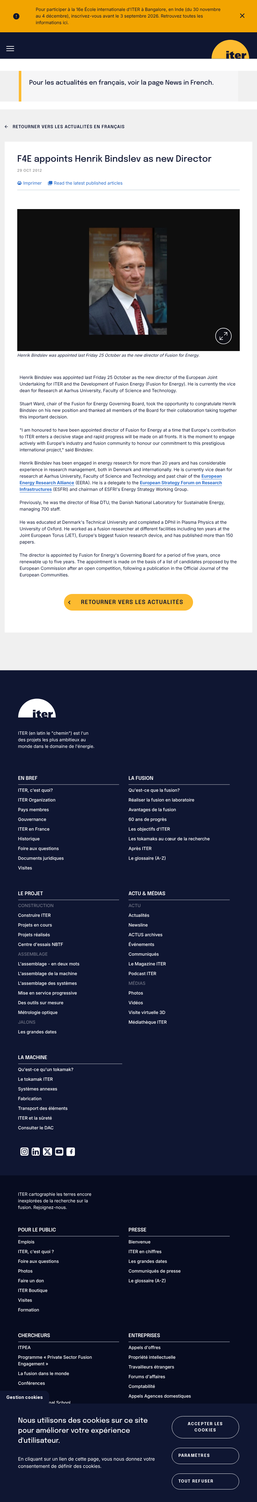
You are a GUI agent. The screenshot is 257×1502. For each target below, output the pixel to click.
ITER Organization (37, 800)
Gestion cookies (24, 1397)
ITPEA (24, 1347)
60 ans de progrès (147, 819)
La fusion (140, 778)
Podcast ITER (142, 973)
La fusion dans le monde (43, 1373)
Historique (29, 839)
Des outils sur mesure (41, 1003)
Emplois (26, 1242)
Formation (28, 1310)
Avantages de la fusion (152, 809)
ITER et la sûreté (35, 1118)
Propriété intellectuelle (152, 1357)
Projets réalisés (34, 934)
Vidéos (135, 1003)
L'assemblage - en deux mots (49, 964)
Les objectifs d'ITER (149, 829)
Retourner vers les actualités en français (68, 127)
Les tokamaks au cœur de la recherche (169, 839)
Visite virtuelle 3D (146, 1012)
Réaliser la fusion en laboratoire (161, 800)
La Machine (32, 1057)
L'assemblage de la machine (47, 973)
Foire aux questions (38, 848)
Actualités (138, 915)
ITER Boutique (33, 1290)
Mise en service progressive (47, 993)
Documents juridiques (41, 858)
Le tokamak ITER (35, 1079)
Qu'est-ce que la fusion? (154, 790)
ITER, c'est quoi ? (36, 1251)
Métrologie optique (38, 1012)
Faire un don (31, 1281)
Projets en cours (35, 925)
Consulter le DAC (36, 1128)
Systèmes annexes (37, 1089)
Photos (135, 993)
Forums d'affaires (146, 1376)
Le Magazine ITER (147, 964)
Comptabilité (141, 1386)
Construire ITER (34, 915)
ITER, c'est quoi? (35, 790)
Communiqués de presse (154, 1271)
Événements (141, 944)
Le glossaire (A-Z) (147, 858)
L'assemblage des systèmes (47, 983)
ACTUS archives (145, 934)
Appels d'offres (144, 1347)
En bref (28, 778)
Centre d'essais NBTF (40, 944)
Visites (25, 868)
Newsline (138, 925)
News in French (188, 83)
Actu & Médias (146, 893)
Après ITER (140, 848)
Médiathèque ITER (147, 1022)
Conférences (31, 1383)
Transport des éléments (43, 1108)
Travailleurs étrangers (151, 1367)
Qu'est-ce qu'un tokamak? (46, 1069)
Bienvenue (139, 1242)
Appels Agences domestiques (159, 1396)
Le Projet (30, 893)
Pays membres (33, 809)
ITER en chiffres (145, 1251)
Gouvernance (32, 819)
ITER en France (34, 829)
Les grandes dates (37, 1032)
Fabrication (30, 1098)
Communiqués (143, 954)
